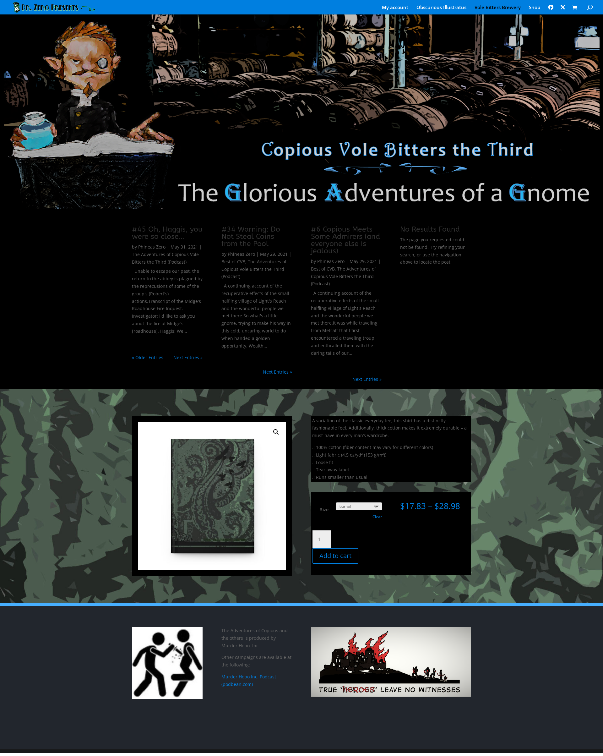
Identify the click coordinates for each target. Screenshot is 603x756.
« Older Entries (147, 357)
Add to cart (335, 555)
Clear (377, 516)
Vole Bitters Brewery (498, 7)
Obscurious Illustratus (441, 7)
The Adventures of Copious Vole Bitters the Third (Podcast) (253, 269)
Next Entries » (188, 357)
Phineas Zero (152, 247)
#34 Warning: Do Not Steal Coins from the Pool (250, 236)
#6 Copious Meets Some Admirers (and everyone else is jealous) (345, 240)
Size (324, 509)
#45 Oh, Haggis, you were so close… (167, 233)
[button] (276, 432)
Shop (534, 7)
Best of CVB (233, 262)
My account (395, 7)
